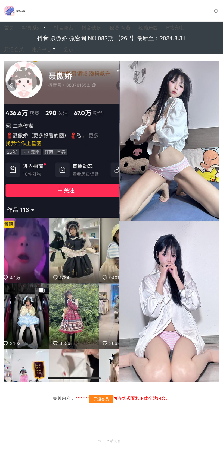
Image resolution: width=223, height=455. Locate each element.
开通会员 (14, 48)
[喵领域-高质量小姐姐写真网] (14, 10)
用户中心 (41, 48)
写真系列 (32, 27)
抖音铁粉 (91, 27)
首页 (9, 27)
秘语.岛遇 (119, 27)
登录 (68, 48)
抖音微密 (63, 27)
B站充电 (175, 27)
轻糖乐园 (148, 27)
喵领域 (115, 440)
